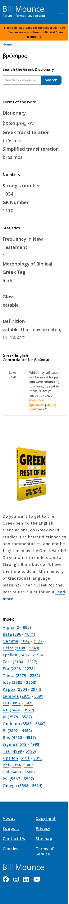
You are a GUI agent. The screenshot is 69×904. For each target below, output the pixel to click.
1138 (20, 648)
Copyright (46, 819)
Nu (6, 709)
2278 (29, 668)
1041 (29, 634)
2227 (31, 661)
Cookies (10, 849)
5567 (15, 778)
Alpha (8, 627)
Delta (8, 648)
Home (7, 44)
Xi (5, 716)
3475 (28, 703)
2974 (35, 689)
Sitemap (44, 839)
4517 (30, 737)
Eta (6, 668)
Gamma (10, 641)
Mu (6, 703)
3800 (39, 723)
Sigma (9, 744)
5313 (37, 758)
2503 (30, 682)
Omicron (11, 723)
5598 (23, 785)
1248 (33, 648)
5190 (30, 751)
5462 (28, 765)
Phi (6, 765)
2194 (18, 661)
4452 (26, 730)
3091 (38, 696)
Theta (9, 675)
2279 (21, 675)
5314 (16, 765)
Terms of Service (45, 852)
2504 (22, 689)
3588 (27, 723)
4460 (17, 737)
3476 (15, 709)
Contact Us (14, 839)
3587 (26, 716)
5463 (16, 771)
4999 (17, 751)
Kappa (9, 689)
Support (11, 829)
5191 (25, 758)
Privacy (43, 829)
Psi (5, 778)
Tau (6, 751)
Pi (5, 730)
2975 (25, 696)
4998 (34, 744)
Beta (7, 634)
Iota (7, 682)
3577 (28, 709)
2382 (34, 675)
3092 (16, 703)
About (9, 819)
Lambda (11, 696)
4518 (21, 744)
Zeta (7, 661)
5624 (36, 785)
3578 (13, 716)
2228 (16, 668)
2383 (17, 682)
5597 (28, 778)
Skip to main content (10, 6)
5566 (29, 771)
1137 (38, 641)
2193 (37, 654)
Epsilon (10, 654)
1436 (24, 654)
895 (26, 627)
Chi (6, 771)
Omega (10, 785)
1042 (25, 641)
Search (51, 80)
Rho (6, 737)
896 (17, 634)
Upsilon (10, 758)
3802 (13, 730)
